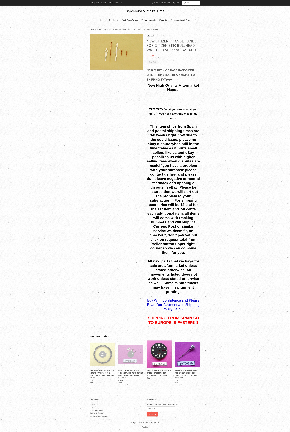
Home (102, 20)
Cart (177, 3)
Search (92, 404)
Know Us (163, 20)
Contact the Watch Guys (180, 20)
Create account (164, 3)
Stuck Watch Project (130, 20)
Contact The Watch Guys (99, 416)
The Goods (113, 20)
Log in (153, 3)
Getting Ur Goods (149, 20)
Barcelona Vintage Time (145, 11)
